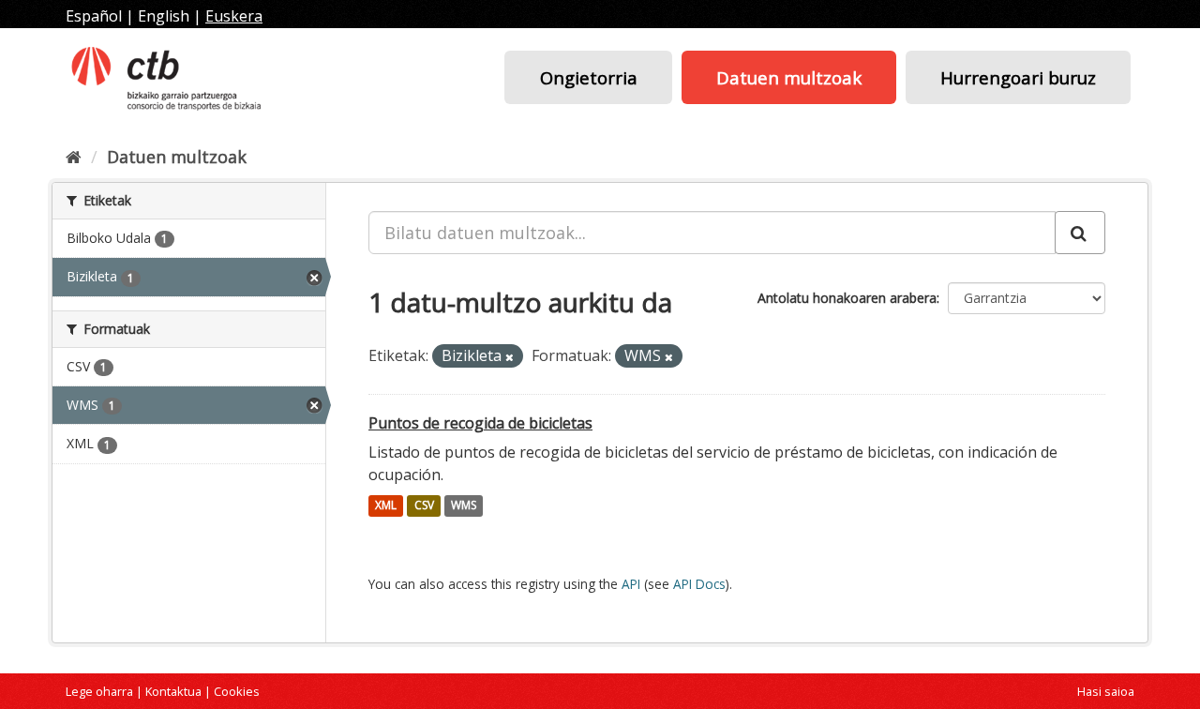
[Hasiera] (74, 156)
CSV (424, 506)
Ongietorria (589, 77)
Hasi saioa (1105, 691)
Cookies (237, 691)
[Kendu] (509, 357)
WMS (463, 506)
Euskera (233, 16)
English (163, 16)
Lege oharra (99, 691)
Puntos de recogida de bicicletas (480, 423)
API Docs (699, 584)
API (631, 584)
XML (386, 506)
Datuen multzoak (789, 77)
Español (94, 16)
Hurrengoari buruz (1018, 77)
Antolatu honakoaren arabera (847, 298)
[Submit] (1080, 232)
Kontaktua (173, 691)
